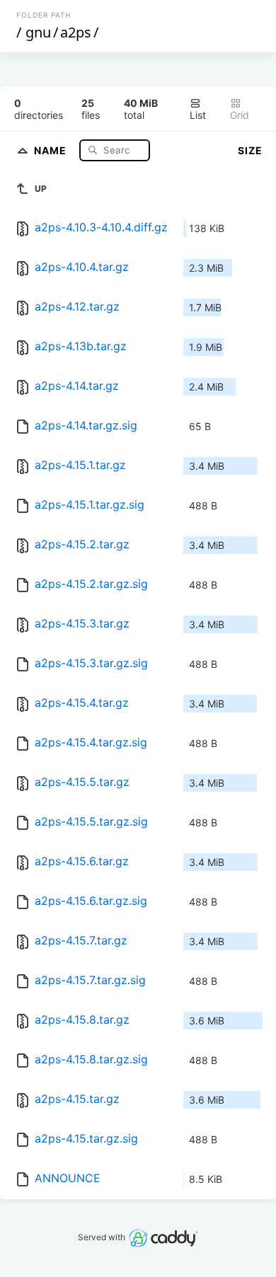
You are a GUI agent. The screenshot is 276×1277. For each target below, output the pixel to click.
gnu (38, 32)
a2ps (75, 32)
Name (51, 150)
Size (250, 150)
